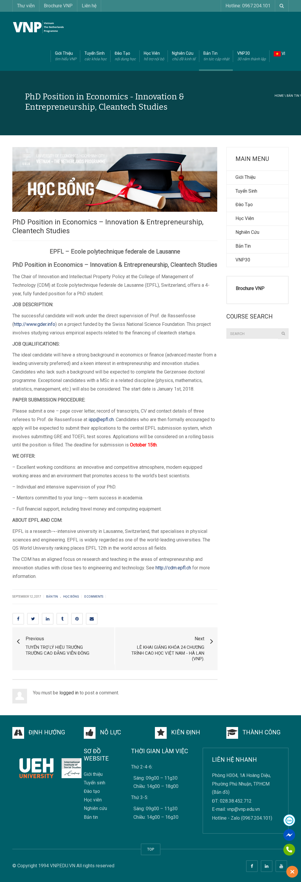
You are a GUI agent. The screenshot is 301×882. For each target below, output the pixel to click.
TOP (150, 849)
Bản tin (91, 817)
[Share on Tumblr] (62, 619)
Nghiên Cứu (183, 56)
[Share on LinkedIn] (47, 619)
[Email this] (92, 619)
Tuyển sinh (94, 783)
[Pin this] (77, 619)
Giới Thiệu (65, 56)
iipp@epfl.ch (101, 419)
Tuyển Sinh (95, 56)
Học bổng (71, 596)
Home (279, 96)
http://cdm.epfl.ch (173, 568)
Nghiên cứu (95, 808)
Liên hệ (89, 6)
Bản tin (293, 96)
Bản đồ (220, 792)
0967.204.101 (257, 818)
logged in (68, 693)
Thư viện (26, 6)
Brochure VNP (58, 6)
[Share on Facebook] (18, 619)
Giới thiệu (93, 774)
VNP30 (251, 56)
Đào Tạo (125, 56)
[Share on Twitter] (33, 619)
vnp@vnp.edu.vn (243, 809)
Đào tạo (92, 791)
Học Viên (154, 56)
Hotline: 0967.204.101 (247, 6)
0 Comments (93, 596)
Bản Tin (216, 56)
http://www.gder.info (34, 324)
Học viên (93, 800)
